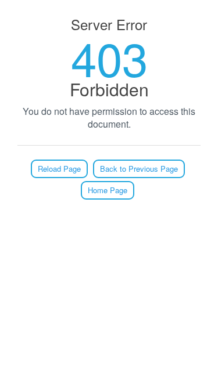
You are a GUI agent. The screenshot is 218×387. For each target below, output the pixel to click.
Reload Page (59, 168)
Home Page (107, 190)
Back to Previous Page (139, 168)
